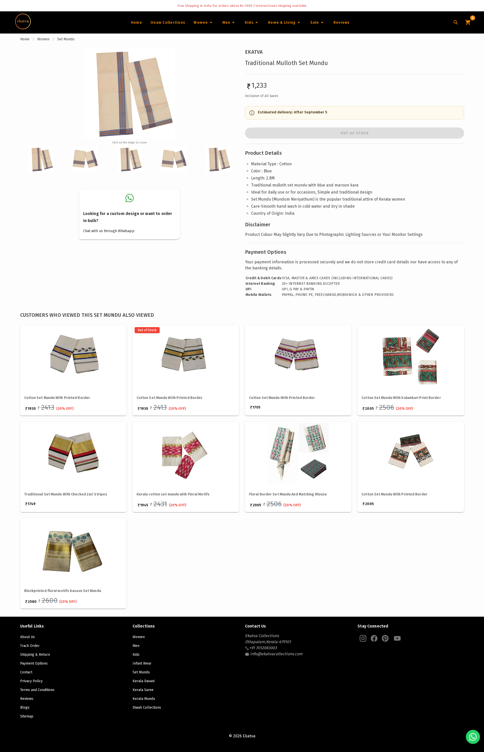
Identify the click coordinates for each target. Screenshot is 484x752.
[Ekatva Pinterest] (385, 638)
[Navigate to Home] (23, 27)
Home (24, 39)
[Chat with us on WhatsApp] (473, 737)
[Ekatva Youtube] (397, 638)
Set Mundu (65, 39)
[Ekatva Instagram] (363, 638)
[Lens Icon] (456, 22)
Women (43, 39)
